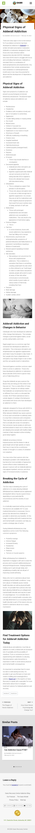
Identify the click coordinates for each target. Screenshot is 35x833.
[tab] (13, 766)
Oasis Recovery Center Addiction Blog (17, 793)
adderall (6, 693)
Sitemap (23, 800)
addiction (14, 693)
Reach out (12, 679)
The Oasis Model (22, 797)
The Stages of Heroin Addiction (7, 705)
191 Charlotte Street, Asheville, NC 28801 (18, 820)
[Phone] (3, 3)
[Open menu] (31, 3)
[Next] (29, 745)
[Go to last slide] (5, 745)
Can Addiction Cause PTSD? (15, 750)
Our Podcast (11, 797)
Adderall (23, 45)
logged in (15, 785)
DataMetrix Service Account (12, 35)
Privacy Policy (13, 800)
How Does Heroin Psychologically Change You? (27, 706)
